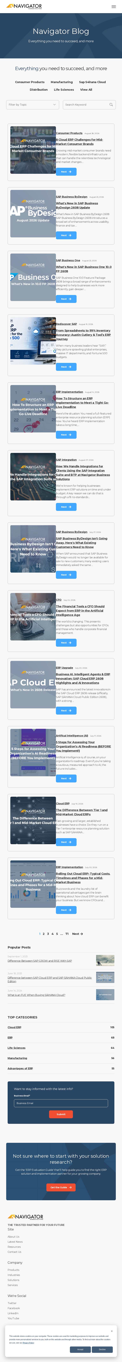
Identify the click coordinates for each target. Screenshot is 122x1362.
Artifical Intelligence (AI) (72, 735)
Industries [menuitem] (14, 1275)
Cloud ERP (62, 803)
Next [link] (64, 171)
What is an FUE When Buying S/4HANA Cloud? (36, 995)
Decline (102, 1349)
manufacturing (62, 82)
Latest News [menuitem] (15, 1241)
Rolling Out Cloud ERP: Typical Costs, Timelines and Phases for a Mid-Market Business (83, 878)
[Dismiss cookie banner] (112, 1331)
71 (66, 934)
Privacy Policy (28, 1343)
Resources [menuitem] (14, 1246)
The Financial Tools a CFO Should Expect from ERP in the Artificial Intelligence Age (80, 611)
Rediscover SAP (66, 324)
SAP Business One (68, 260)
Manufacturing (17, 1058)
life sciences (64, 89)
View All (86, 89)
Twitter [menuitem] (12, 1303)
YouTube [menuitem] (13, 1318)
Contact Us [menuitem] (14, 1251)
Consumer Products (69, 133)
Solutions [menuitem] (13, 1280)
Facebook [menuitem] (14, 1308)
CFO (58, 599)
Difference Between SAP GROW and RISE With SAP (40, 960)
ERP (10, 1037)
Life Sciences (16, 1047)
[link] (24, 6)
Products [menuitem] (13, 1269)
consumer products (29, 82)
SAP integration (66, 459)
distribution (38, 89)
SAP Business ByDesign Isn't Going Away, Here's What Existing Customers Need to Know (81, 543)
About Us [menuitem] (13, 1236)
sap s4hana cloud (92, 82)
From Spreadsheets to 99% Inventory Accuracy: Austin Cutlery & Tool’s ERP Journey (83, 335)
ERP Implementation (69, 391)
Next (75, 934)
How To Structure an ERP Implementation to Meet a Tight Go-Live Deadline (82, 403)
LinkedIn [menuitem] (13, 1313)
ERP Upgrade (64, 667)
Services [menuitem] (13, 1285)
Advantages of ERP (20, 1068)
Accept (80, 1349)
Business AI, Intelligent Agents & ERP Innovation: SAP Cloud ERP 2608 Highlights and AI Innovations (83, 679)
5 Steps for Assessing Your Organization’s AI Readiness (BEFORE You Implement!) (83, 747)
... (61, 934)
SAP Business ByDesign (71, 196)
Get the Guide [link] (59, 1187)
